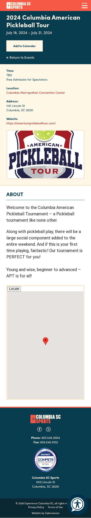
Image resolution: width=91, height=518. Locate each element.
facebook (39, 429)
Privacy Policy (36, 507)
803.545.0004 (50, 437)
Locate (14, 288)
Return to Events (22, 57)
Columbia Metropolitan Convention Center (35, 92)
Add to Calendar (24, 46)
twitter (48, 429)
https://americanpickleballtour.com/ (31, 123)
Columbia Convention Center (18, 5)
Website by (45, 513)
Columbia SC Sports (45, 419)
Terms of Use (55, 507)
